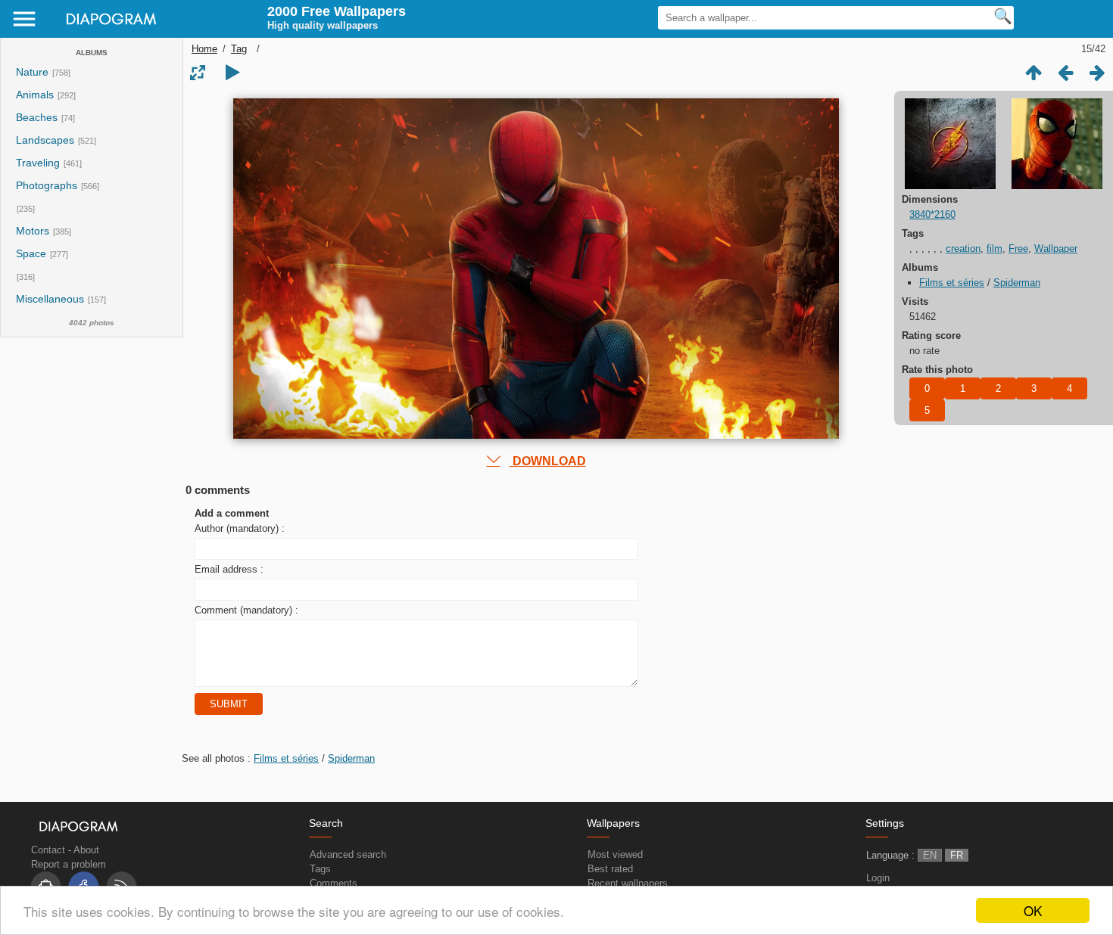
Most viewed (615, 854)
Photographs (46, 185)
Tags (320, 868)
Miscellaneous (51, 299)
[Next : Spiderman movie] (1097, 72)
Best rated (610, 868)
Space (31, 253)
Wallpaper (1055, 248)
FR (956, 855)
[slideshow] (232, 72)
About (86, 850)
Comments (333, 883)
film (994, 248)
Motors (32, 231)
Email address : (229, 569)
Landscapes (45, 140)
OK (1033, 910)
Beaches (37, 117)
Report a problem (68, 864)
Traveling (38, 163)
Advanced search (348, 854)
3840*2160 (932, 214)
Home (204, 48)
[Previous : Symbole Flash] (1065, 72)
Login (878, 878)
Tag (239, 48)
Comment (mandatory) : (246, 610)
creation (963, 248)
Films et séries (951, 282)
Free (1018, 248)
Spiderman (1016, 282)
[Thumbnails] (1033, 72)
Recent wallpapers (628, 883)
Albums (92, 52)
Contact (48, 850)
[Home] (107, 30)
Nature (32, 72)
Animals (35, 95)
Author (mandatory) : (240, 528)
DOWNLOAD (548, 461)
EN (930, 855)
